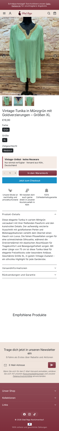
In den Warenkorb (38, 173)
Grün (5, 129)
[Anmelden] (52, 365)
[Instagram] (29, 414)
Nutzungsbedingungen (33, 374)
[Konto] (10, 13)
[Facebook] (24, 414)
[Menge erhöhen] (15, 173)
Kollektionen (9, 397)
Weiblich (7, 150)
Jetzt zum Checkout (29, 180)
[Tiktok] (34, 414)
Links (5, 404)
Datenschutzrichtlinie (22, 376)
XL (4, 140)
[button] (4, 13)
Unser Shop (8, 390)
